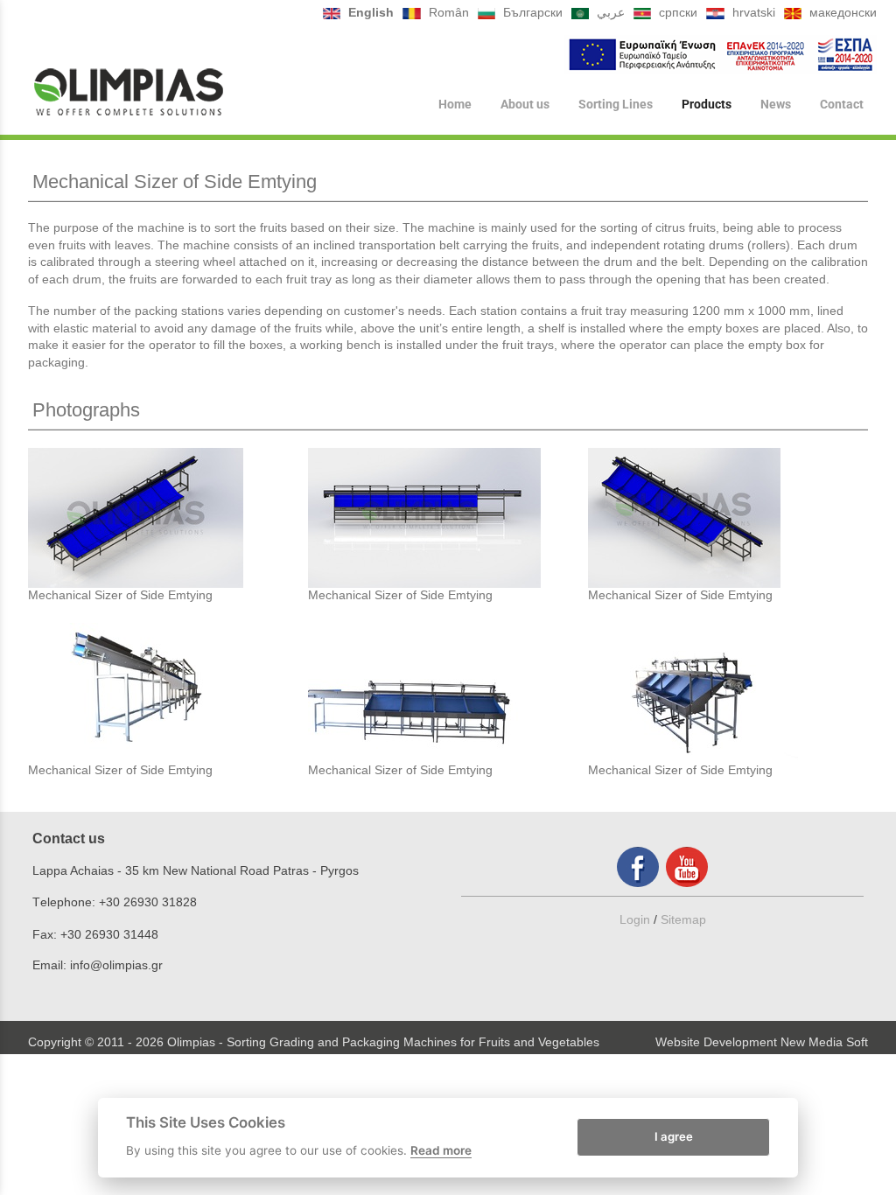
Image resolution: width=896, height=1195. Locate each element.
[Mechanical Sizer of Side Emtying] (168, 518)
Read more (441, 1150)
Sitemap (683, 919)
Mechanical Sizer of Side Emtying (120, 595)
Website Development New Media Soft (761, 1042)
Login (635, 919)
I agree (673, 1136)
